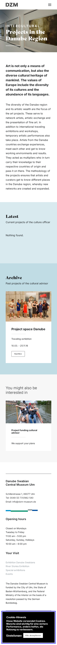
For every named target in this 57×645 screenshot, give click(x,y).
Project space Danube (28, 329)
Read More (18, 354)
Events (9, 574)
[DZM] (12, 5)
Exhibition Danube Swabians (20, 562)
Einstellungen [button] (14, 635)
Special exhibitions (15, 570)
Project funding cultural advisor (24, 431)
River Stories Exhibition (17, 566)
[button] (49, 4)
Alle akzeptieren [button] (33, 635)
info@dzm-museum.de (24, 501)
